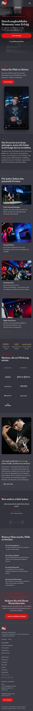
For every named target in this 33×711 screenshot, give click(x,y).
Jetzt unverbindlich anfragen (16, 616)
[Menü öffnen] (29, 3)
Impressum (4, 670)
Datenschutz (5, 672)
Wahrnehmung (5, 675)
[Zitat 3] (16, 522)
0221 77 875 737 (6, 695)
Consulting (4, 662)
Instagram (4, 639)
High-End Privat (6, 653)
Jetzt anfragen (16, 35)
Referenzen (5, 660)
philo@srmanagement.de (8, 693)
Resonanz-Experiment (7, 677)
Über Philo (4, 665)
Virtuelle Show (5, 650)
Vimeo (10, 639)
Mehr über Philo (8, 484)
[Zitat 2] (15, 522)
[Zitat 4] (17, 522)
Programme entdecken (16, 41)
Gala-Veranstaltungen (7, 645)
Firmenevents (5, 648)
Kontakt (4, 667)
